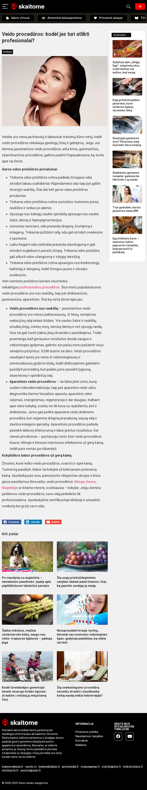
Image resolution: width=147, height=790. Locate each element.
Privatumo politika (86, 732)
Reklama (80, 745)
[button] (11, 522)
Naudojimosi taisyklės (89, 736)
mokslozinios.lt (133, 766)
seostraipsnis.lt (30, 770)
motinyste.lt (10, 770)
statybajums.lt (111, 766)
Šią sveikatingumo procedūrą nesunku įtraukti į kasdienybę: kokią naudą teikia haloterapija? (80, 691)
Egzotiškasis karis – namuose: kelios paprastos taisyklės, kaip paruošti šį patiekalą (126, 245)
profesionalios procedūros (39, 287)
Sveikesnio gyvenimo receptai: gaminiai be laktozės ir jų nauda (126, 176)
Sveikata (7, 52)
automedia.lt (70, 766)
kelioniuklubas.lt (49, 766)
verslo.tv (31, 766)
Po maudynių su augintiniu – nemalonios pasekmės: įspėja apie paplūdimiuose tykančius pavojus (26, 582)
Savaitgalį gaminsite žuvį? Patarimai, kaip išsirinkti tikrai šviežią (127, 142)
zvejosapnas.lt (90, 766)
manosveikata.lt (12, 766)
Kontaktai (81, 740)
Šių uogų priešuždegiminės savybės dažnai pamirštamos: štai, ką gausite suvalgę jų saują (82, 582)
